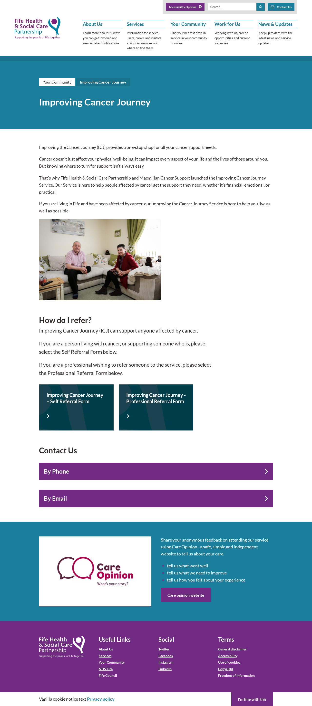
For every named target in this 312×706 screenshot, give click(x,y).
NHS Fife (106, 669)
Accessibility (227, 656)
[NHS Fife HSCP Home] (62, 647)
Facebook (165, 656)
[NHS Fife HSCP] (37, 28)
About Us (106, 649)
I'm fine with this (252, 699)
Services (105, 656)
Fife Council (108, 675)
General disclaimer (232, 649)
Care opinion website (185, 595)
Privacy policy (101, 699)
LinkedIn (165, 669)
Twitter (163, 649)
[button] (102, 35)
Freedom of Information (236, 675)
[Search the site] (260, 7)
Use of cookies (229, 662)
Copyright (225, 669)
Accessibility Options (182, 7)
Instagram (166, 662)
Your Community (57, 82)
